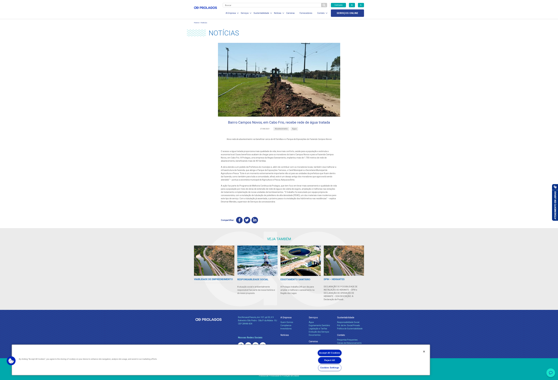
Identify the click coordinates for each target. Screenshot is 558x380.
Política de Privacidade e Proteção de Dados (279, 375)
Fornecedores (306, 13)
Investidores (286, 328)
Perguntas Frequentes (347, 340)
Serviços (313, 317)
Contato (341, 335)
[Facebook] (239, 220)
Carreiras (290, 13)
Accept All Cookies (329, 353)
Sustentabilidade (345, 317)
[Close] (424, 351)
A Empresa (285, 317)
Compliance (285, 325)
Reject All (329, 360)
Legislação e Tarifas (318, 328)
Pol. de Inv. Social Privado (348, 325)
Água (311, 322)
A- (361, 5)
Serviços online (347, 13)
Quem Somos (286, 322)
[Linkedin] (255, 220)
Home (196, 22)
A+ (352, 5)
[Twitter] (247, 220)
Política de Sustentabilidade (350, 328)
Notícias (204, 22)
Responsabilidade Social (348, 322)
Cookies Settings (329, 367)
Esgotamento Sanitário (319, 325)
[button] (11, 360)
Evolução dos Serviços (319, 332)
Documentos (315, 335)
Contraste (339, 5)
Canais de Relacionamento (349, 343)
